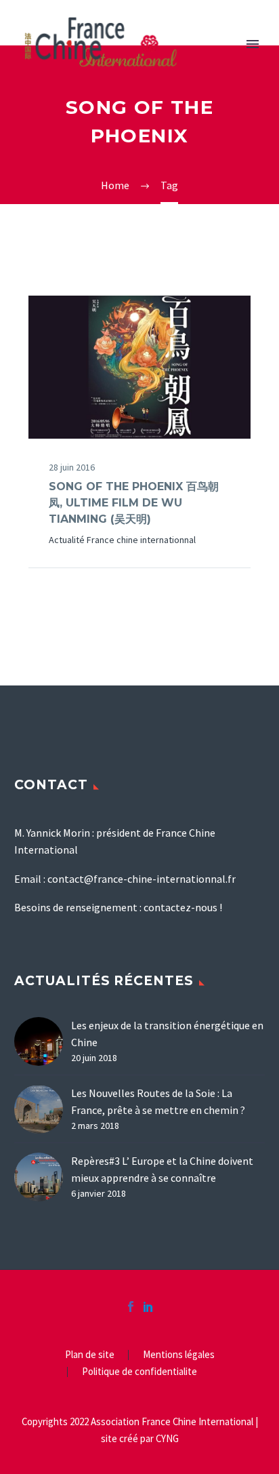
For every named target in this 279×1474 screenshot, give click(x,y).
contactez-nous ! (183, 907)
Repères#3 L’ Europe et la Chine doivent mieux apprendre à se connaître (162, 1169)
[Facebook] (130, 1306)
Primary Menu (252, 44)
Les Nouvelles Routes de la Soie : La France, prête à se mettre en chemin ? (158, 1101)
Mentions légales (179, 1355)
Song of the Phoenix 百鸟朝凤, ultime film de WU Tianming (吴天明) (134, 502)
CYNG (167, 1438)
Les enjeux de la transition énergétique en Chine (167, 1033)
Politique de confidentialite (139, 1372)
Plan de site (89, 1355)
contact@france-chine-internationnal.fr (141, 878)
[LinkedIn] (148, 1306)
